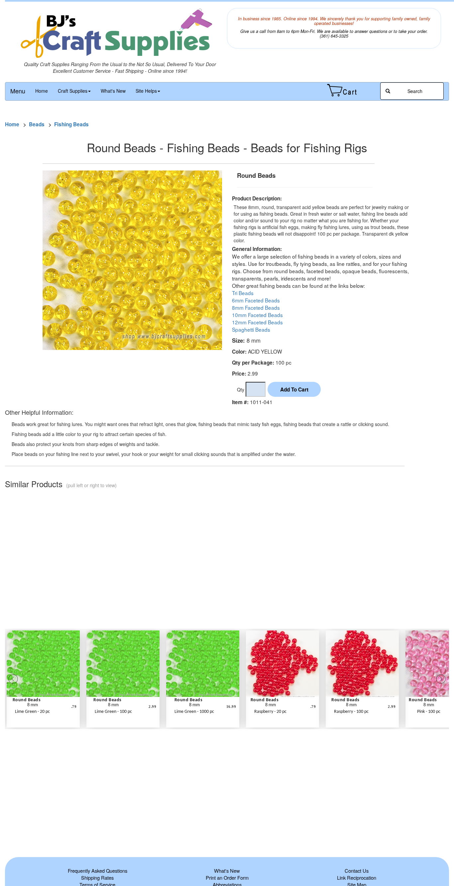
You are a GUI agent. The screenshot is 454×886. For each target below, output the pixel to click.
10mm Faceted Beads (257, 314)
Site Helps (146, 90)
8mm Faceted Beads (256, 307)
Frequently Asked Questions (97, 870)
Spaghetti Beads (251, 329)
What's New (113, 90)
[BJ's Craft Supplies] (120, 34)
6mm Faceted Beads (256, 300)
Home (41, 90)
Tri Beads (243, 292)
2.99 (152, 707)
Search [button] (414, 91)
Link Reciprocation (356, 877)
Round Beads (27, 700)
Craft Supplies (72, 90)
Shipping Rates (97, 877)
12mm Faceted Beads (257, 322)
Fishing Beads (71, 124)
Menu (17, 90)
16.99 (231, 707)
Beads (37, 124)
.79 (74, 707)
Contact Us (357, 870)
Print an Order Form (227, 877)
